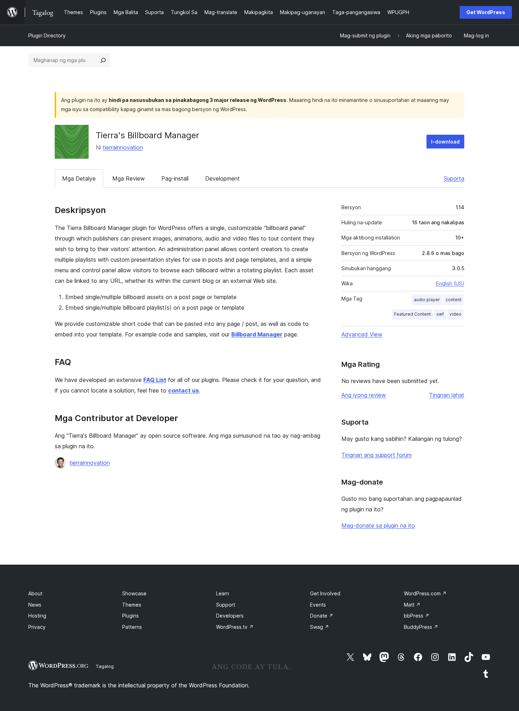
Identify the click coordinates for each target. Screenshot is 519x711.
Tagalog (105, 666)
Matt (412, 605)
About (35, 593)
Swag (319, 627)
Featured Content (412, 314)
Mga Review (128, 178)
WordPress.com (425, 593)
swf (440, 314)
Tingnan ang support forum (376, 454)
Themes (131, 605)
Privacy (37, 627)
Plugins (130, 616)
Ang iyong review (363, 395)
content (453, 299)
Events (318, 605)
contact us (183, 390)
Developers (230, 616)
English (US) (450, 283)
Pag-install (175, 178)
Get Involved (325, 593)
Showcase (134, 593)
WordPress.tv (234, 627)
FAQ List (154, 379)
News (34, 605)
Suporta (454, 178)
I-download (445, 142)
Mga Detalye (79, 178)
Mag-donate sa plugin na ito (378, 525)
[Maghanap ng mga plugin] (103, 60)
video (455, 314)
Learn (222, 593)
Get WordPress (485, 12)
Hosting (37, 616)
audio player (427, 299)
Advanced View (361, 334)
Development (222, 178)
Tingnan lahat (446, 395)
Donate (321, 616)
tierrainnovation (123, 147)
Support (225, 605)
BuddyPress (421, 627)
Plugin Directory (47, 35)
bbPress (416, 616)
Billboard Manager (256, 334)
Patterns (132, 627)
